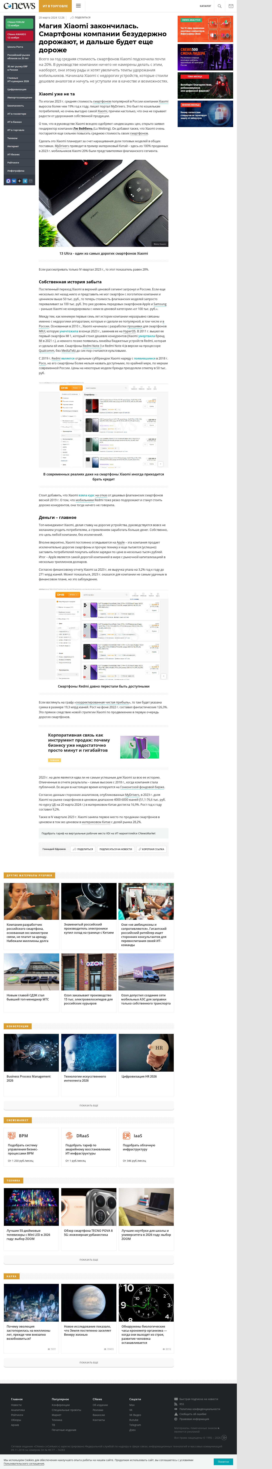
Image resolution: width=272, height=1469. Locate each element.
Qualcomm (46, 351)
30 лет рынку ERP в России (17, 68)
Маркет (56, 1415)
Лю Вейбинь (83, 128)
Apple (121, 542)
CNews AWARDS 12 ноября (16, 36)
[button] (219, 6)
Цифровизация (16, 89)
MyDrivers (62, 146)
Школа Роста (15, 46)
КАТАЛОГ (205, 6)
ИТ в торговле (55, 6)
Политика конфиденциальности (199, 1409)
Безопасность (15, 105)
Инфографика (15, 170)
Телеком (12, 138)
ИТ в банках (14, 122)
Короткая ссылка (153, 849)
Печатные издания (64, 1430)
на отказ (101, 495)
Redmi (56, 358)
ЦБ (54, 805)
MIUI (42, 331)
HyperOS (129, 331)
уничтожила (69, 331)
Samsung (160, 304)
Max (132, 1405)
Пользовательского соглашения (24, 1463)
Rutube (133, 1420)
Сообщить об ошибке (192, 1414)
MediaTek (68, 351)
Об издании (100, 1405)
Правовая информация (194, 1419)
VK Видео (135, 1415)
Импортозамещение (19, 97)
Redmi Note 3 (92, 346)
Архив (15, 1425)
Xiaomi (163, 101)
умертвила (146, 336)
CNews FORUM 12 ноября (15, 23)
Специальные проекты (66, 1410)
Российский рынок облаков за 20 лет (18, 56)
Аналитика (18, 1410)
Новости (16, 1405)
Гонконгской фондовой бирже (142, 787)
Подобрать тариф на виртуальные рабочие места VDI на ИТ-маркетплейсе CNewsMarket (98, 833)
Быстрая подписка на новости (198, 1399)
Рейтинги (13, 162)
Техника (57, 1420)
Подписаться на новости (116, 849)
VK (130, 1410)
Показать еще (89, 1105)
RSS (181, 1404)
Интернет (13, 146)
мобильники (85, 500)
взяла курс (87, 495)
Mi (40, 341)
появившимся (144, 358)
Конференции (61, 1405)
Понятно (223, 1461)
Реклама (98, 1410)
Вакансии (99, 1415)
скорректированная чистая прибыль (102, 702)
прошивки (134, 326)
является (68, 358)
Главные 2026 (18, 79)
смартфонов (102, 101)
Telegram (135, 1425)
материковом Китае (96, 822)
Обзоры (16, 1420)
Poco (42, 363)
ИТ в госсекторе (16, 113)
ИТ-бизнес (13, 154)
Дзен (132, 1430)
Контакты (99, 1420)
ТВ (53, 1425)
